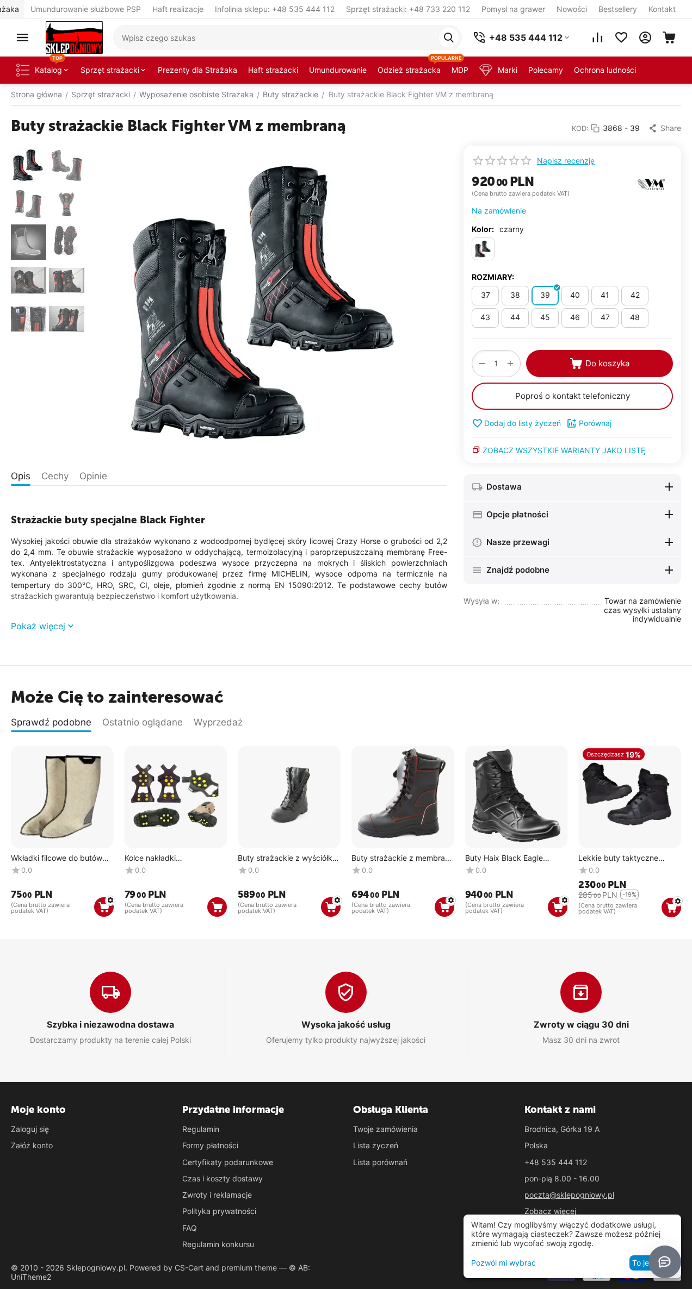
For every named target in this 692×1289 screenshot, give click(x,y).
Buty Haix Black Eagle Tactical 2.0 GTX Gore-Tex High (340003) (512, 858)
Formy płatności (210, 1145)
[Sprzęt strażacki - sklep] (74, 36)
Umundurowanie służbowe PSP (85, 9)
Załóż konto (32, 1145)
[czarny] (483, 248)
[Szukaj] (449, 37)
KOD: (580, 128)
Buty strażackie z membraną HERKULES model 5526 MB (402, 858)
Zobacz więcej (550, 1211)
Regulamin (200, 1129)
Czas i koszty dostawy (222, 1178)
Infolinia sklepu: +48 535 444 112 (275, 9)
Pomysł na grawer (513, 9)
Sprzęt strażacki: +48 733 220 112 (408, 9)
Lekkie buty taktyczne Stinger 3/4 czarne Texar (623, 858)
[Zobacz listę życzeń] (621, 37)
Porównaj (595, 423)
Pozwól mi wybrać (503, 1262)
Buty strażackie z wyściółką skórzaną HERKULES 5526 (287, 858)
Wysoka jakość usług (346, 1024)
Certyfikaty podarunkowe (227, 1162)
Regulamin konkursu (218, 1244)
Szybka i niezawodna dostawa (110, 1024)
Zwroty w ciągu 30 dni (581, 1024)
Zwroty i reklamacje (217, 1194)
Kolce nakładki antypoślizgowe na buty (167, 858)
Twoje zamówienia (385, 1129)
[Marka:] (651, 183)
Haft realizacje (177, 9)
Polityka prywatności (219, 1211)
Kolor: (483, 229)
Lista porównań (380, 1162)
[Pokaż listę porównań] (597, 37)
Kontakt (662, 9)
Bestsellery (617, 9)
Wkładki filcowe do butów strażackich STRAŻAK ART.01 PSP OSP (56, 858)
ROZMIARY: (493, 276)
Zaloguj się (30, 1129)
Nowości (572, 9)
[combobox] (287, 37)
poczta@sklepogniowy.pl (569, 1194)
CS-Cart (189, 1267)
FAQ (189, 1227)
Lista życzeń (375, 1145)
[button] (664, 128)
